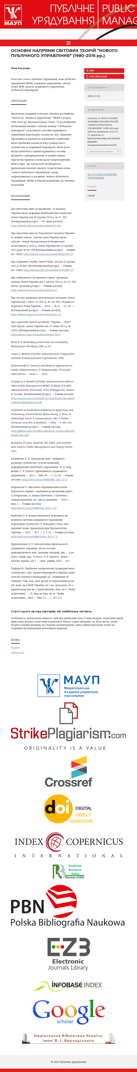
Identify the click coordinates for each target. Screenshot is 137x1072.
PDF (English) (98, 76)
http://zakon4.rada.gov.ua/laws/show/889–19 (48, 270)
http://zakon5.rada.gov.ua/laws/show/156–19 (36, 314)
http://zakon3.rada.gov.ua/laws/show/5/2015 (35, 334)
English (15, 647)
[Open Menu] (68, 43)
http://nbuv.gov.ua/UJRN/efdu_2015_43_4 (44, 479)
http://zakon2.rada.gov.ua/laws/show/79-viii (36, 225)
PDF (91, 70)
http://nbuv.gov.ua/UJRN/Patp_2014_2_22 (33, 508)
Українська (17, 652)
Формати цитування (101, 151)
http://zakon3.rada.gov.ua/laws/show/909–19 (48, 254)
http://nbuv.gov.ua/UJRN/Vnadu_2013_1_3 (34, 536)
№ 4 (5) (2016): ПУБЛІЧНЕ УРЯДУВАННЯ (102, 176)
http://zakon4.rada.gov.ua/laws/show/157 (34, 290)
